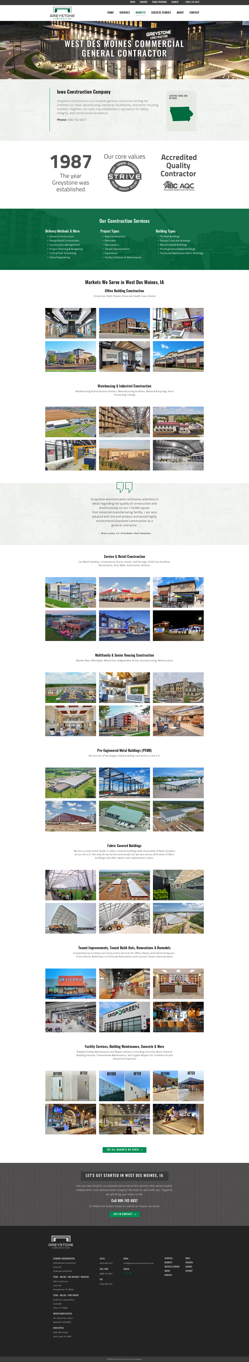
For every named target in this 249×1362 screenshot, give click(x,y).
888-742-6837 (77, 120)
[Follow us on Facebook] (124, 1274)
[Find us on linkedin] (127, 1274)
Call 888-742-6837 (124, 1201)
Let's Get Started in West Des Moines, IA (124, 1176)
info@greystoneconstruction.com (138, 1263)
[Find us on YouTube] (130, 1274)
